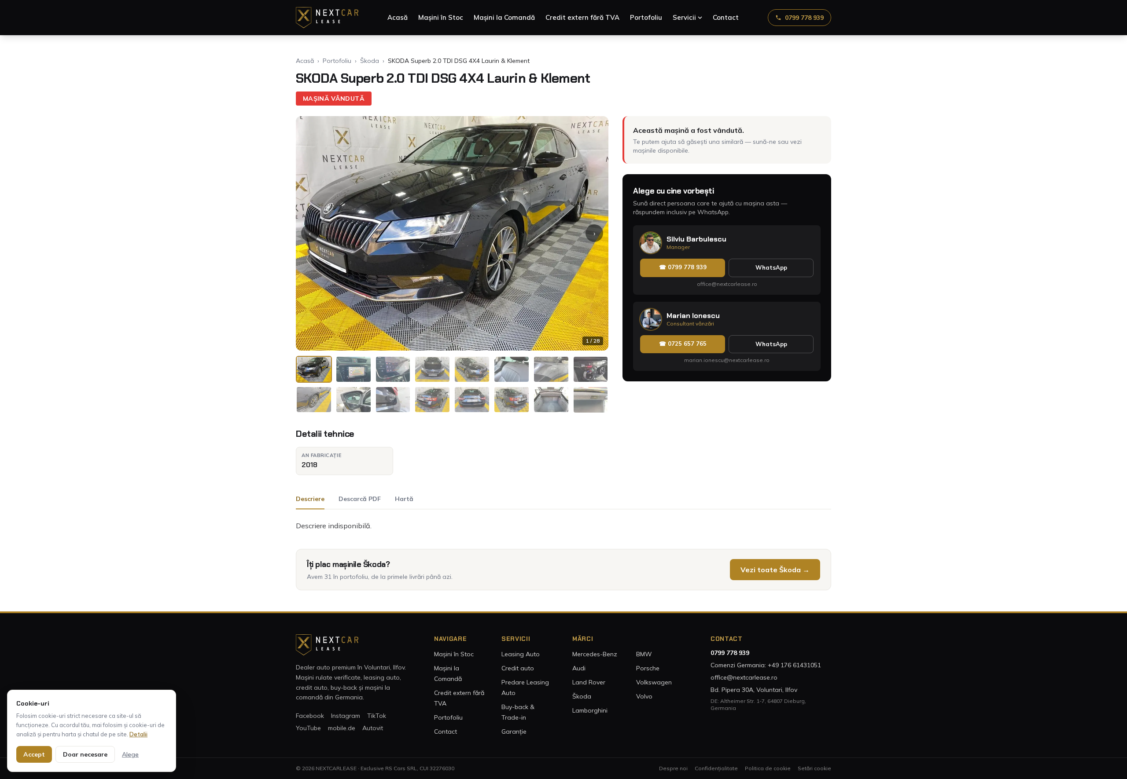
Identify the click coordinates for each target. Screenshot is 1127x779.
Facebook (310, 716)
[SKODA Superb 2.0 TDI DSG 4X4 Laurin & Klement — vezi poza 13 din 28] (472, 399)
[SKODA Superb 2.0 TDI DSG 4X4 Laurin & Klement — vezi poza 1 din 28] (314, 369)
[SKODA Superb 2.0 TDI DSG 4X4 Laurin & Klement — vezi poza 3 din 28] (393, 369)
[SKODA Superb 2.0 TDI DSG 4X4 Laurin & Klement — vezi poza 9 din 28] (314, 399)
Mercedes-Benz (594, 654)
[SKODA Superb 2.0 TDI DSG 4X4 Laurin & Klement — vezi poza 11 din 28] (393, 399)
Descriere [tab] (310, 499)
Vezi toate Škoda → (775, 569)
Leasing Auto (520, 654)
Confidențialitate (716, 768)
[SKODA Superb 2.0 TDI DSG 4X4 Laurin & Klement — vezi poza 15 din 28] (551, 399)
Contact (726, 17)
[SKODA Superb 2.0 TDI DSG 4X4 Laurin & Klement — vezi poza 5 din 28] (472, 369)
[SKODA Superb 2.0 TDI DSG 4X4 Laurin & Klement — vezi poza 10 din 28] (353, 399)
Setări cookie (814, 768)
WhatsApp (771, 267)
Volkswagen (654, 682)
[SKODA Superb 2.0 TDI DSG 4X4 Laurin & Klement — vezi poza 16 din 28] (591, 399)
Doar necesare (85, 754)
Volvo (644, 696)
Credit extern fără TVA (582, 17)
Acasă (397, 17)
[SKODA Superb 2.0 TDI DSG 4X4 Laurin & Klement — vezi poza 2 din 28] (353, 369)
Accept (34, 754)
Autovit (372, 728)
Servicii (684, 17)
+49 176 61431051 (794, 665)
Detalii (138, 734)
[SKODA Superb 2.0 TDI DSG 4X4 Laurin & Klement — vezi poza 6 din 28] (512, 369)
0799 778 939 (804, 18)
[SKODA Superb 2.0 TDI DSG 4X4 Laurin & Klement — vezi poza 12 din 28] (432, 399)
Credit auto (517, 668)
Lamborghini (590, 710)
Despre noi (673, 768)
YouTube (308, 728)
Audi (579, 668)
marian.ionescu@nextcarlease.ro (727, 360)
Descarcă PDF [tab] (360, 499)
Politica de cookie (768, 768)
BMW (644, 654)
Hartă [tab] (404, 499)
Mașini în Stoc (440, 17)
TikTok (376, 716)
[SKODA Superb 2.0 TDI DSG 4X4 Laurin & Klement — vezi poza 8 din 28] (591, 369)
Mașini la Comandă (504, 17)
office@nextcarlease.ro (727, 284)
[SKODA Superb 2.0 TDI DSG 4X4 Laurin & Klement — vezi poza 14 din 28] (512, 399)
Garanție (514, 731)
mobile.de (341, 728)
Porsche (647, 668)
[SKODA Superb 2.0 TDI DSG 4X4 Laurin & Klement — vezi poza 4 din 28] (432, 369)
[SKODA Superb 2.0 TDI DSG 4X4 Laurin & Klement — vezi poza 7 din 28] (551, 369)
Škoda (369, 61)
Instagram (345, 716)
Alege (130, 754)
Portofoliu (646, 17)
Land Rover (588, 682)
